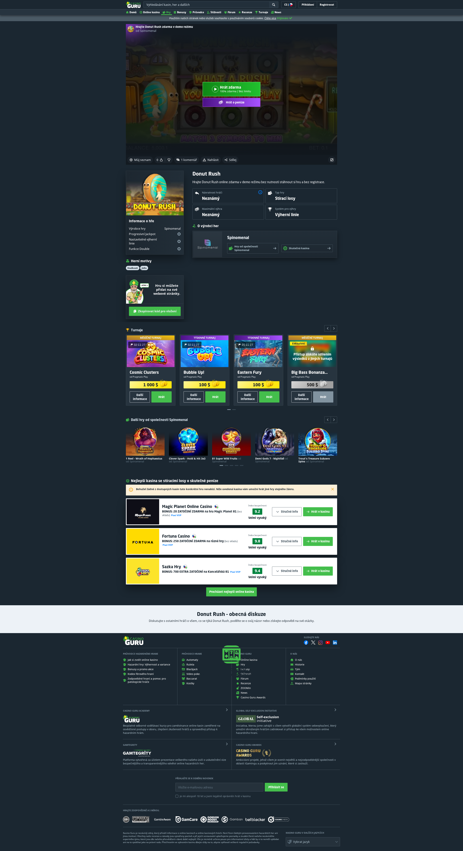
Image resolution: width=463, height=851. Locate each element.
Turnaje (263, 12)
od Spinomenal (146, 30)
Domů (133, 12)
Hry (168, 12)
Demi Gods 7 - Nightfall (271, 460)
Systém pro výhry (285, 208)
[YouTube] (328, 642)
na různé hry (198, 541)
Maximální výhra (212, 208)
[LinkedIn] (335, 642)
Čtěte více (270, 18)
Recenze (247, 12)
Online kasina (151, 12)
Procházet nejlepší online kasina (231, 592)
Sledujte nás (311, 637)
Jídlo (144, 268)
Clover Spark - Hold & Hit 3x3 (187, 460)
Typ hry (279, 192)
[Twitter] (313, 642)
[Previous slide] (327, 328)
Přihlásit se (276, 787)
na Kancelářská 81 (201, 572)
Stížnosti (216, 12)
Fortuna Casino (176, 536)
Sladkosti (132, 268)
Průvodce (198, 12)
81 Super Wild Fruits (226, 460)
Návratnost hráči (212, 192)
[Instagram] (320, 642)
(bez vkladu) (231, 541)
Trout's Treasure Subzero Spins (314, 460)
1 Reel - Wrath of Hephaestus (144, 460)
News (278, 12)
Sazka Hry (172, 566)
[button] (230, 159)
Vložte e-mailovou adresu (192, 784)
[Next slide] (334, 328)
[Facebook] (306, 642)
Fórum (231, 12)
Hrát (161, 397)
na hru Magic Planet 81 (205, 511)
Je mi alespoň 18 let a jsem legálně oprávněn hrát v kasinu (215, 796)
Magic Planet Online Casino (187, 506)
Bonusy (181, 12)
